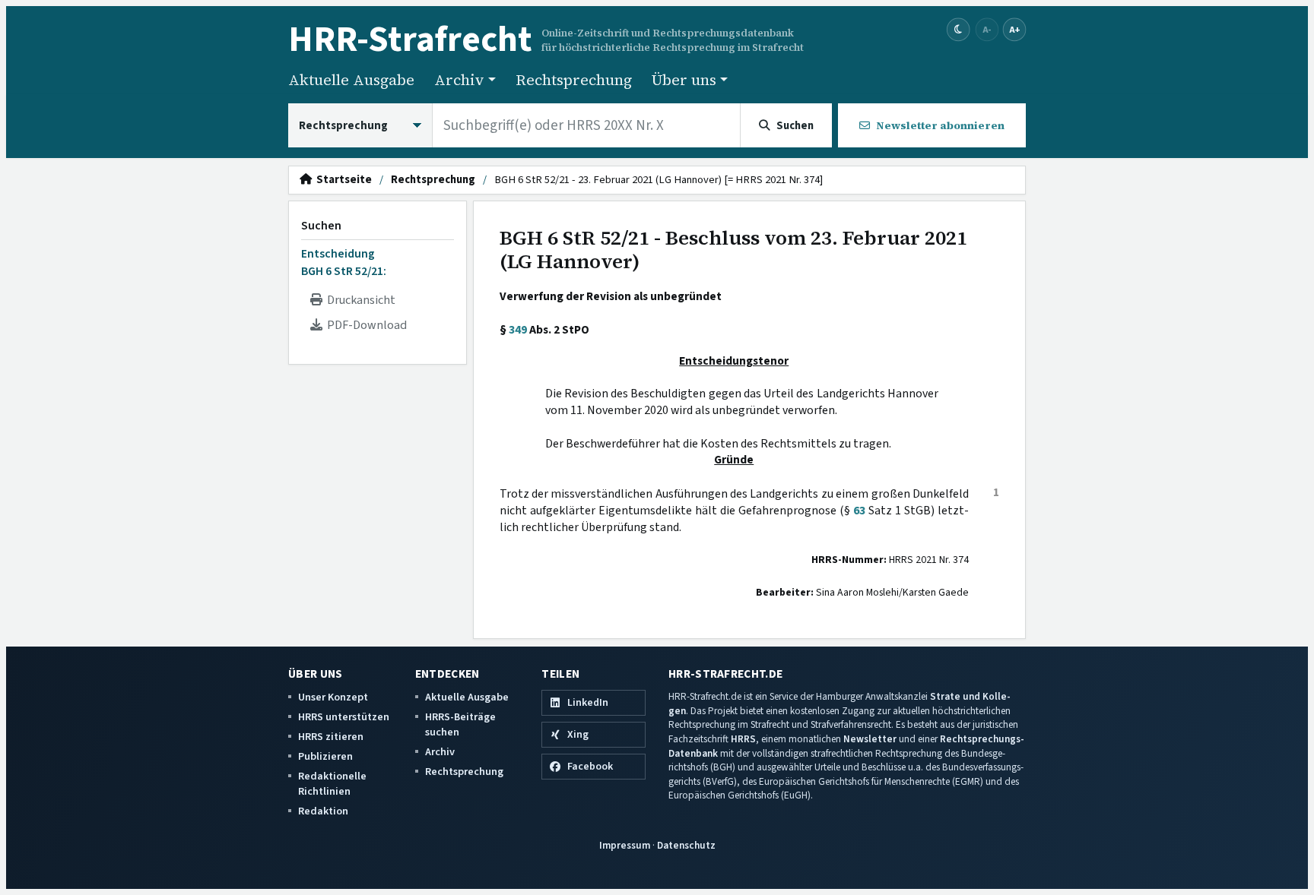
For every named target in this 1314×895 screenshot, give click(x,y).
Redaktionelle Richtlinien (332, 783)
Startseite (342, 180)
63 (859, 510)
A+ (1014, 29)
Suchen (321, 225)
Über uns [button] (684, 79)
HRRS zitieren (330, 737)
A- (987, 29)
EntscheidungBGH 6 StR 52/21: (343, 262)
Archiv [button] (459, 79)
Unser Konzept (333, 697)
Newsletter (870, 739)
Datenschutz (686, 845)
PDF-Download (364, 325)
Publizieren (325, 756)
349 (518, 329)
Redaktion (323, 811)
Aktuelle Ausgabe (351, 79)
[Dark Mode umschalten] (958, 30)
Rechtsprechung (574, 79)
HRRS (743, 739)
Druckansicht (358, 300)
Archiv (440, 752)
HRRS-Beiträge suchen (460, 724)
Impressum (624, 845)
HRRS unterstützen (343, 717)
